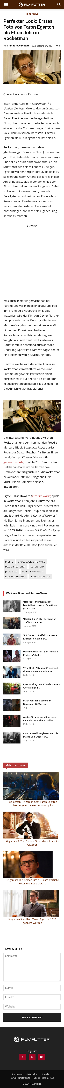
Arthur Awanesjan (19, 45)
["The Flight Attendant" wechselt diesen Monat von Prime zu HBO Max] (11, 672)
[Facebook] (22, 1057)
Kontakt (45, 1074)
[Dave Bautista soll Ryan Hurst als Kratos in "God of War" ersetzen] (11, 656)
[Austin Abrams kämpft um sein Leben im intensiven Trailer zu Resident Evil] (11, 721)
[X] (32, 1057)
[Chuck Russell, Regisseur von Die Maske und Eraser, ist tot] (11, 737)
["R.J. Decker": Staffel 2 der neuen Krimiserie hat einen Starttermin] (11, 639)
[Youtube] (41, 1057)
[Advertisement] (32, 260)
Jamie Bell (11, 571)
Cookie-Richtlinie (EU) (43, 1077)
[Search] (59, 4)
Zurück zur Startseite (20, 1077)
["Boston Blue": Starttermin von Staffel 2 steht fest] (11, 623)
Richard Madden (15, 576)
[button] (5, 4)
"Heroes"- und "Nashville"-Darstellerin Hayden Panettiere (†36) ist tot (40, 605)
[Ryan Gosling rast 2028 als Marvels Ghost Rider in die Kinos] (11, 688)
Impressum (17, 1074)
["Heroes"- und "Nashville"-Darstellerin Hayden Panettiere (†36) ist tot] (11, 606)
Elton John (38, 566)
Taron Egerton (40, 576)
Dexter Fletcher (15, 566)
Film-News (32, 14)
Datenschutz (32, 1074)
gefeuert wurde (13, 462)
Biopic (9, 561)
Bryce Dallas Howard (31, 561)
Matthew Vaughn (33, 571)
